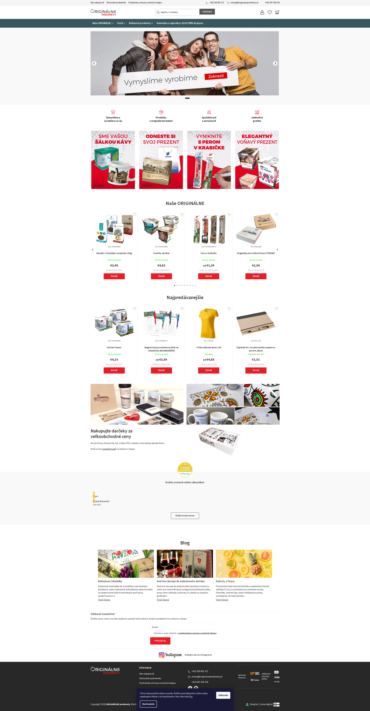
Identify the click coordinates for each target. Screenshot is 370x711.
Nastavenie (148, 704)
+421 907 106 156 (272, 2)
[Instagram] (196, 688)
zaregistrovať (109, 449)
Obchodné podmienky (116, 2)
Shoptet (254, 704)
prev (93, 249)
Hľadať (207, 12)
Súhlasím (223, 695)
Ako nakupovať (97, 2)
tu (191, 696)
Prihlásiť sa (160, 640)
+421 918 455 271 (216, 2)
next (277, 249)
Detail (114, 276)
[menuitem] (103, 23)
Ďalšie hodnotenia (185, 515)
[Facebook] (190, 688)
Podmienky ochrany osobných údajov (145, 2)
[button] (94, 63)
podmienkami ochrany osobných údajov (197, 633)
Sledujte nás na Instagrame (198, 654)
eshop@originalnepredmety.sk (244, 2)
